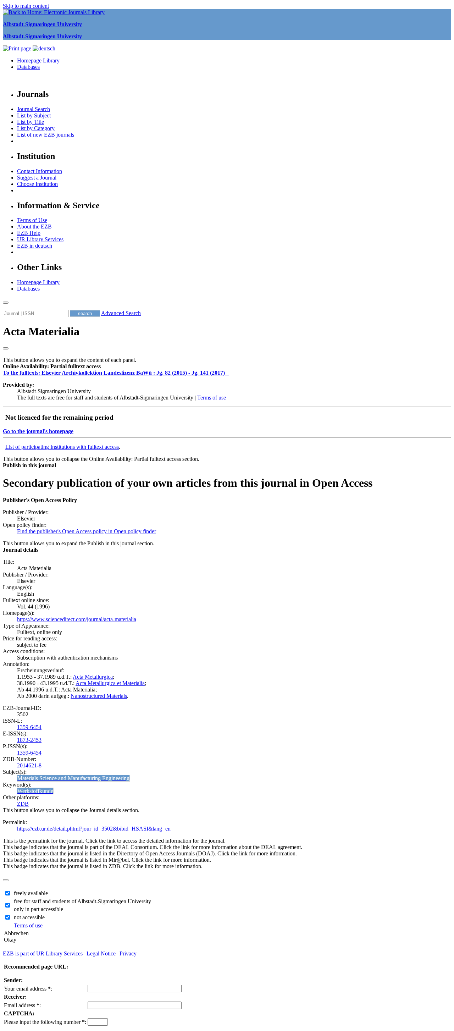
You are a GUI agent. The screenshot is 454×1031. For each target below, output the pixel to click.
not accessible (29, 917)
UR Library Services (40, 239)
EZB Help (28, 233)
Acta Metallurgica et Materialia (110, 683)
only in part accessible (38, 909)
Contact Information (39, 171)
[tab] (227, 366)
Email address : (22, 1005)
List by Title (30, 122)
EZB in (34, 246)
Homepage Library (38, 60)
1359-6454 (29, 727)
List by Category (36, 128)
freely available (31, 893)
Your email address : (28, 989)
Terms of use (211, 398)
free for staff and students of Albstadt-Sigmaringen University (82, 901)
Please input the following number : (45, 1022)
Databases (28, 67)
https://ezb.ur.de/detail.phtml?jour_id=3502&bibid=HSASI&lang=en (94, 829)
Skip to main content (26, 6)
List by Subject (34, 115)
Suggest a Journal (36, 178)
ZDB (23, 804)
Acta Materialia (41, 331)
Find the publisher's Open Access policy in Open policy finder (86, 531)
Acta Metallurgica (93, 677)
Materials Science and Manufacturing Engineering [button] (73, 778)
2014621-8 (29, 765)
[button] (52, 366)
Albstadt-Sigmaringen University (42, 24)
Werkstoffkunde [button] (35, 791)
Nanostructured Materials (99, 696)
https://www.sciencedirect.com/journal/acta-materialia (76, 619)
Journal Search (33, 109)
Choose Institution (37, 184)
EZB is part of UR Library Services (43, 953)
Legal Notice (101, 953)
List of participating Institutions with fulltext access (62, 447)
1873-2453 (29, 740)
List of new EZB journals (45, 135)
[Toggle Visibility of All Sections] (6, 348)
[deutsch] (44, 48)
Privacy (128, 953)
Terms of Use (32, 220)
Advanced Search (121, 313)
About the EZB (34, 227)
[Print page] (18, 48)
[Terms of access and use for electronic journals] (227, 373)
